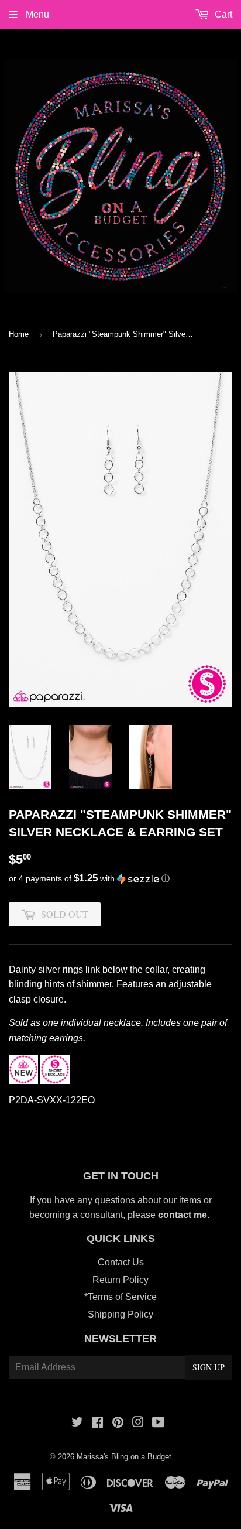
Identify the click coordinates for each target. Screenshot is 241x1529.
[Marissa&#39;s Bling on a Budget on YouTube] (158, 1423)
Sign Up (208, 1367)
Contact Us (121, 1262)
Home (19, 334)
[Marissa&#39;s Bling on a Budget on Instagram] (138, 1423)
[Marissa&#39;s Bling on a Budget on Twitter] (77, 1423)
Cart (222, 14)
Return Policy (120, 1280)
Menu (36, 14)
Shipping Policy (120, 1314)
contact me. (185, 1215)
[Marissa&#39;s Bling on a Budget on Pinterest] (118, 1423)
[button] (120, 878)
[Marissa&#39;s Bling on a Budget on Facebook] (97, 1423)
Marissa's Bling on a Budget (124, 1456)
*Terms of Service (120, 1297)
